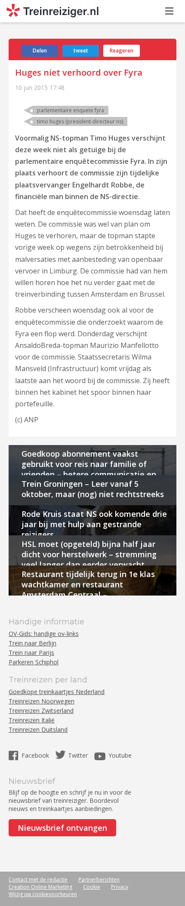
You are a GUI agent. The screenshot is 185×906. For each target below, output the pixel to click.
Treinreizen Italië (32, 720)
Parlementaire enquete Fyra (70, 110)
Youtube (120, 755)
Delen (40, 50)
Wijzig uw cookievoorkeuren (43, 894)
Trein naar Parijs (31, 652)
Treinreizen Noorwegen (41, 701)
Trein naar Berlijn (32, 643)
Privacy (119, 887)
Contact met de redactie (38, 879)
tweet (81, 50)
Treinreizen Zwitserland (41, 710)
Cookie (91, 887)
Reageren (121, 50)
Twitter (78, 755)
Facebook (36, 755)
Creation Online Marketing (40, 887)
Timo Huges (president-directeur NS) (80, 121)
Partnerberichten (99, 879)
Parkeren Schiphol (34, 662)
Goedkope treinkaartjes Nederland (57, 692)
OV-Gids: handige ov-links (44, 634)
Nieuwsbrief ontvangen (62, 828)
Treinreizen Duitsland (38, 729)
